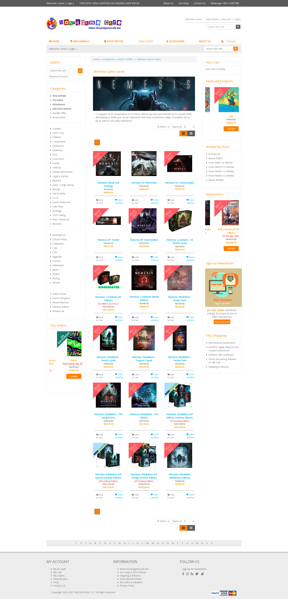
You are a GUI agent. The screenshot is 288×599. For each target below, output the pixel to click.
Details (66, 376)
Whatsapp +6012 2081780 (225, 3)
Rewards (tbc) (60, 579)
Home (96, 59)
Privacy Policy (127, 585)
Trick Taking (59, 215)
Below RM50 (215, 158)
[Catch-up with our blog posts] (193, 574)
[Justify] (191, 133)
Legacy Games (60, 176)
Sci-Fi (55, 197)
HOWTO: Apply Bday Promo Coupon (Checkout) (223, 352)
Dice (54, 154)
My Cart (57, 572)
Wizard (56, 282)
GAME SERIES (145, 41)
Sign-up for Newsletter (194, 569)
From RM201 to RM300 (221, 171)
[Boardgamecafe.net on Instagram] (188, 574)
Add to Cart (99, 201)
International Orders (131, 579)
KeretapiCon (59, 235)
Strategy (57, 210)
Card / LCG (58, 132)
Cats (54, 248)
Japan (55, 269)
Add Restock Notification (221, 346)
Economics (58, 158)
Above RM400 (216, 180)
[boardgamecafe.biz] (93, 23)
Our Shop (183, 3)
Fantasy (56, 167)
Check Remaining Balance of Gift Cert (222, 364)
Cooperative (59, 141)
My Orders (58, 575)
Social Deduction (61, 202)
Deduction (58, 145)
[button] (51, 357)
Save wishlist (119, 201)
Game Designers (61, 298)
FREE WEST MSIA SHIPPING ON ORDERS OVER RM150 (109, 3)
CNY (54, 252)
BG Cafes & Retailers (131, 582)
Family (56, 163)
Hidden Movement (62, 171)
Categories (108, 59)
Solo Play (57, 206)
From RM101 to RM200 (221, 167)
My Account (212, 19)
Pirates (56, 274)
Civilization (58, 243)
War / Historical (60, 219)
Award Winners (60, 302)
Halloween (58, 265)
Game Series (59, 293)
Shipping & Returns (218, 370)
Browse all (58, 311)
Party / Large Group (63, 184)
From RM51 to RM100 (220, 162)
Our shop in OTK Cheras (133, 572)
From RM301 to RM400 (221, 175)
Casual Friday (59, 239)
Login (69, 3)
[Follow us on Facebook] (183, 574)
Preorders (57, 100)
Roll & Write (58, 193)
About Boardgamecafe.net (134, 569)
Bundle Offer (59, 113)
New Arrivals (59, 95)
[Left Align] (183, 133)
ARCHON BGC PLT (85, 592)
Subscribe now (222, 325)
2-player (56, 128)
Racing (56, 189)
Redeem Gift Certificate (221, 358)
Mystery (56, 180)
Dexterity (57, 150)
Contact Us (200, 3)
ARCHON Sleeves (61, 108)
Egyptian (57, 256)
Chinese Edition (60, 306)
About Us (169, 3)
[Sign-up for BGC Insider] (202, 574)
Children (56, 137)
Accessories (58, 117)
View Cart (226, 19)
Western (57, 223)
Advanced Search (58, 76)
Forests (56, 261)
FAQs (56, 582)
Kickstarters (58, 104)
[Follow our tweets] (197, 574)
